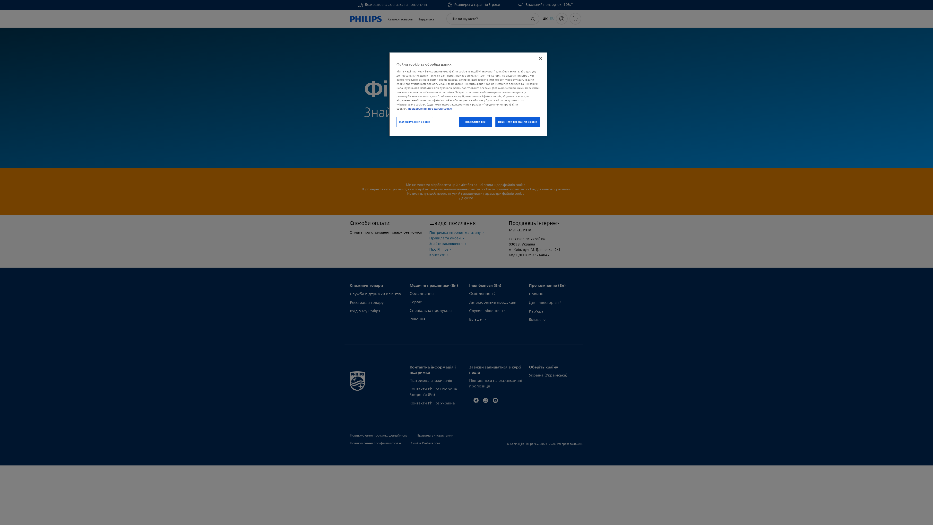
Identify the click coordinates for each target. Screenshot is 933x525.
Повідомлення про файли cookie (430, 108)
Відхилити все (475, 121)
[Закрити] (540, 58)
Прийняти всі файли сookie (517, 121)
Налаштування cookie (414, 121)
